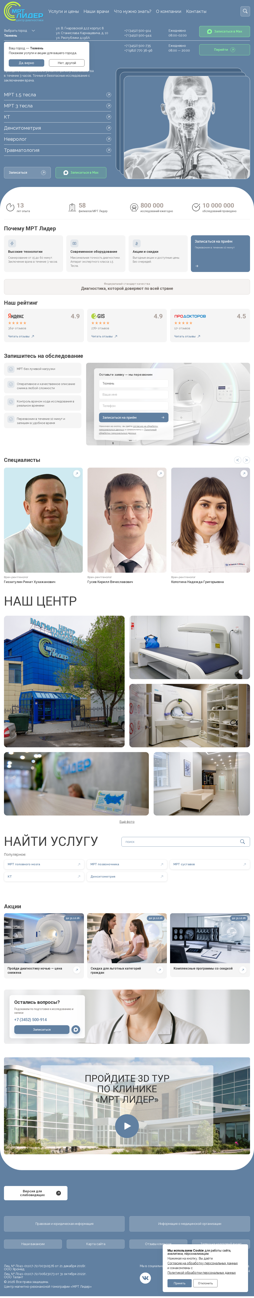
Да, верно (26, 63)
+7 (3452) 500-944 (138, 35)
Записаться (18, 172)
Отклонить (205, 1283)
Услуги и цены (63, 11)
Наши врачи (96, 11)
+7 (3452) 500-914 (137, 31)
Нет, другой (67, 63)
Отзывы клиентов (158, 1244)
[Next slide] (246, 460)
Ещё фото (127, 821)
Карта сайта (95, 1244)
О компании (168, 11)
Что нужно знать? (132, 11)
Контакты (196, 11)
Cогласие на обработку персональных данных (202, 1263)
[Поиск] (245, 11)
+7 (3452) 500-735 (137, 46)
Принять (180, 1283)
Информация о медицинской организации (189, 1224)
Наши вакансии (33, 1244)
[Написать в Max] (75, 1029)
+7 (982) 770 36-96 (138, 50)
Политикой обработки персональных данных (201, 1272)
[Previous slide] (237, 460)
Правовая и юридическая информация (64, 1224)
